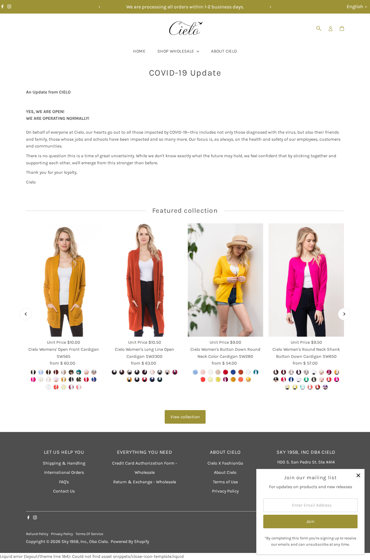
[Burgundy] (122, 372)
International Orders (64, 472)
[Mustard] (129, 379)
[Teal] (160, 379)
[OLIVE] (79, 379)
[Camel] (129, 372)
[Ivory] (314, 372)
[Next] (270, 7)
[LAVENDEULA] (56, 379)
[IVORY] (41, 379)
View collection (185, 416)
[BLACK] (33, 372)
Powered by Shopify (130, 541)
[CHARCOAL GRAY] (71, 372)
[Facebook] (2, 6)
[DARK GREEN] (79, 372)
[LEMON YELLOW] (63, 387)
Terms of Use (225, 481)
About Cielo (224, 51)
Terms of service (89, 534)
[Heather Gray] (160, 372)
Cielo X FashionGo (225, 463)
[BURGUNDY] (56, 372)
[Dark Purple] (144, 372)
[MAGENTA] (71, 387)
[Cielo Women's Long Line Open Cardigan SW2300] (144, 280)
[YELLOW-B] (248, 379)
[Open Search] (318, 28)
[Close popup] (358, 475)
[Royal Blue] (152, 379)
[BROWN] (48, 372)
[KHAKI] (48, 379)
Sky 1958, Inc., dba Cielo (84, 541)
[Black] (114, 372)
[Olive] (276, 379)
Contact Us (64, 491)
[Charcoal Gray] (137, 372)
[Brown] (276, 372)
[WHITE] (48, 387)
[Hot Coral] (329, 379)
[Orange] (310, 387)
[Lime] (295, 387)
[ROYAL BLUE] (94, 379)
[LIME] (217, 379)
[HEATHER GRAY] (94, 372)
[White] (298, 379)
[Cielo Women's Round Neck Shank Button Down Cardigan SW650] (306, 280)
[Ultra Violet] (325, 387)
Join (310, 521)
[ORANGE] (79, 387)
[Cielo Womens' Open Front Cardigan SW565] (64, 280)
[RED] (86, 379)
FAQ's (64, 481)
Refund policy (37, 534)
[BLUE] (41, 372)
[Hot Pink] (336, 379)
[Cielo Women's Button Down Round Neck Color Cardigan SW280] (225, 280)
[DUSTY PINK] (86, 372)
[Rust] (317, 387)
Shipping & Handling (64, 463)
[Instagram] (9, 6)
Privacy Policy (225, 491)
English (355, 6)
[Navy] (137, 379)
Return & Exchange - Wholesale (144, 481)
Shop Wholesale (176, 51)
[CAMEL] (63, 372)
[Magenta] (175, 372)
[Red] (144, 379)
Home (139, 51)
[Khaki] (167, 372)
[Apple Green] (306, 379)
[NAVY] (71, 379)
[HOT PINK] (33, 379)
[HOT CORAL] (202, 379)
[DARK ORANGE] (56, 387)
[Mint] (302, 387)
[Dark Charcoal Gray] (314, 379)
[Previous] (100, 7)
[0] (342, 28)
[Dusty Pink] (152, 372)
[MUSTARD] (63, 379)
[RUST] (240, 372)
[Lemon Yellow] (287, 387)
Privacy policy (62, 534)
